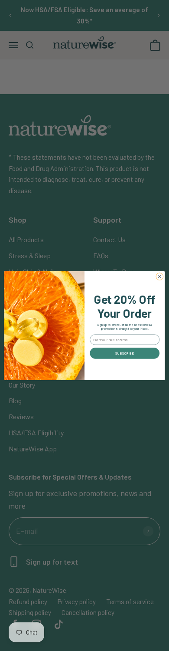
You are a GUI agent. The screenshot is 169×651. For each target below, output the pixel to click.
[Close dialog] (159, 276)
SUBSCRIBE (124, 353)
